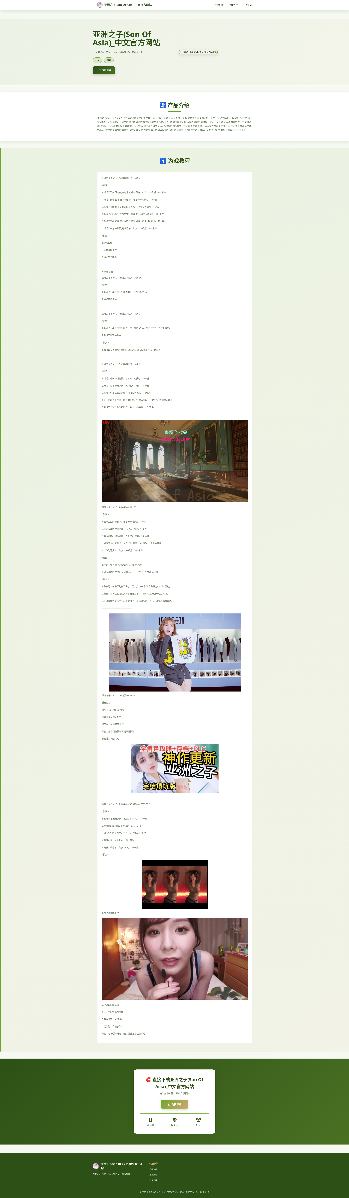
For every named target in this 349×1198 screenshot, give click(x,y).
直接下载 (247, 4)
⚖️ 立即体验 (105, 70)
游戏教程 (233, 4)
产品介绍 (219, 4)
